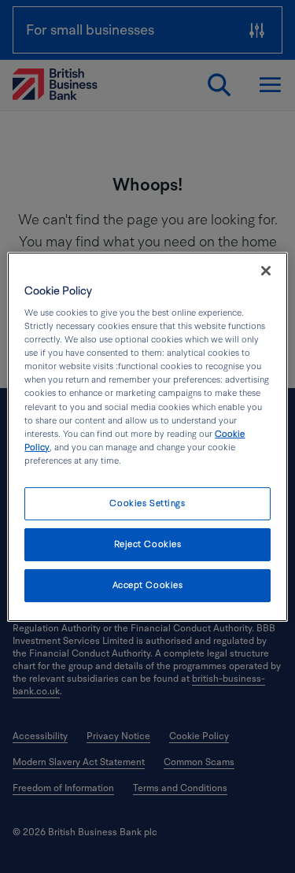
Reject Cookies (148, 544)
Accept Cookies (147, 585)
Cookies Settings (147, 503)
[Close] (266, 270)
